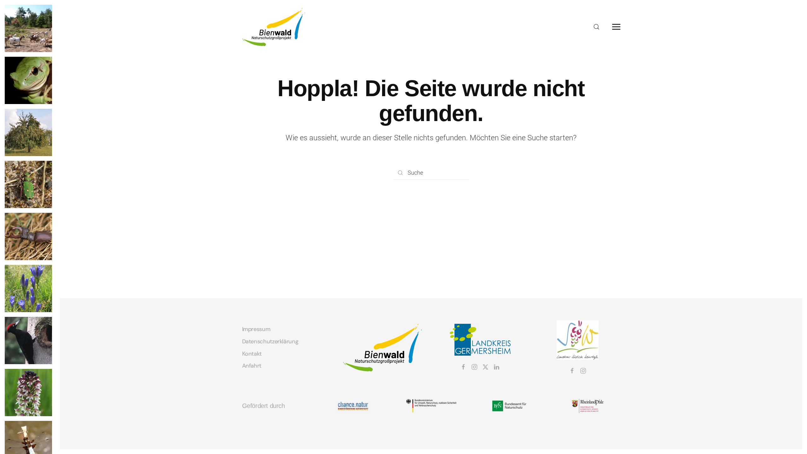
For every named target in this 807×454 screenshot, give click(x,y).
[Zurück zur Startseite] (273, 27)
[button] (596, 26)
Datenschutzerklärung (270, 341)
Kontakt (252, 354)
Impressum (256, 329)
